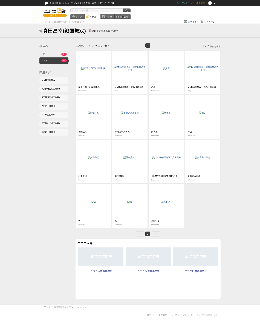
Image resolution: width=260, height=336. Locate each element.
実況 (94, 3)
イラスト (94, 17)
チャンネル (76, 3)
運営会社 (151, 315)
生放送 (66, 3)
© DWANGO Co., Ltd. (207, 315)
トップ (79, 17)
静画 (58, 3)
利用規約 (163, 315)
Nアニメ (102, 3)
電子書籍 (124, 17)
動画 (52, 3)
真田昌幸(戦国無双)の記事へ (105, 31)
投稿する (192, 22)
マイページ (209, 22)
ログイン (181, 3)
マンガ (109, 17)
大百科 (86, 3)
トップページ (186, 315)
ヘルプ (174, 315)
